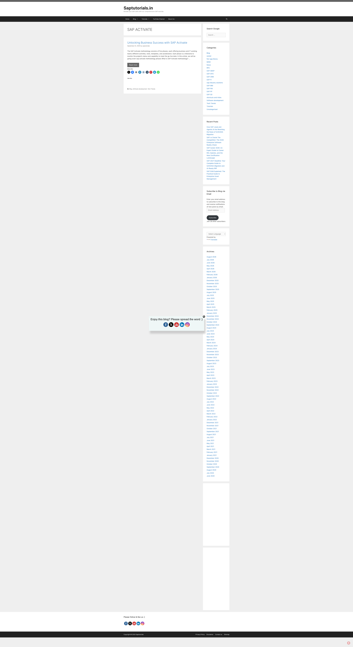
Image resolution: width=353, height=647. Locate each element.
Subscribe (212, 218)
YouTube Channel (159, 19)
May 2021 (210, 443)
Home (127, 19)
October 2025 (212, 286)
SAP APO (210, 74)
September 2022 (213, 396)
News (209, 65)
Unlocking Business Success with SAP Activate (157, 42)
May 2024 (210, 337)
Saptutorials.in (138, 7)
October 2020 (212, 464)
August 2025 (211, 292)
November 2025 (213, 283)
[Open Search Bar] (226, 19)
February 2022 (212, 417)
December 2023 (213, 352)
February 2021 (212, 452)
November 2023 (213, 354)
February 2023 (212, 381)
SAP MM (210, 86)
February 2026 (212, 275)
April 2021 (210, 446)
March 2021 (211, 449)
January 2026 (212, 277)
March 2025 (211, 307)
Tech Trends (151, 89)
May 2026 (210, 266)
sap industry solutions (215, 83)
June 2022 (210, 405)
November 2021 (212, 426)
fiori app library (212, 59)
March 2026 (211, 272)
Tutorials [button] (144, 19)
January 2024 (212, 349)
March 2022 (211, 414)
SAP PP (209, 91)
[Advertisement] (162, 108)
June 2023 (211, 369)
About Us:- (171, 19)
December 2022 (213, 387)
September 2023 (213, 360)
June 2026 (211, 263)
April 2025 (210, 304)
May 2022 (210, 408)
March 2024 (211, 343)
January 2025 (212, 313)
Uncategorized (212, 109)
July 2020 (210, 473)
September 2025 (213, 289)
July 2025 (210, 295)
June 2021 (210, 440)
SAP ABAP (210, 71)
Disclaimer (209, 634)
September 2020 (213, 467)
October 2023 (212, 357)
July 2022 (210, 402)
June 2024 (211, 334)
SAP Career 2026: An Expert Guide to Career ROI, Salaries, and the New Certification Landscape (215, 153)
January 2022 (212, 420)
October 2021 (212, 428)
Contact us (218, 634)
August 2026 (211, 257)
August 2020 (211, 470)
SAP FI (209, 80)
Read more (133, 65)
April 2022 (210, 411)
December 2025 (213, 280)
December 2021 (212, 423)
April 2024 (210, 340)
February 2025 (212, 310)
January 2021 (212, 455)
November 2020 (213, 461)
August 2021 (211, 434)
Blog (130, 89)
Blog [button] (134, 19)
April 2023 (210, 375)
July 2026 (210, 260)
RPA (208, 68)
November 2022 (213, 390)
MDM (209, 62)
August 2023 (211, 363)
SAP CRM (210, 77)
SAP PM (210, 88)
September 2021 (213, 431)
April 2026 (210, 269)
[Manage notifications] (348, 642)
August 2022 (211, 399)
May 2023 (210, 372)
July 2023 (210, 366)
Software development (140, 89)
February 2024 (212, 346)
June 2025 (210, 298)
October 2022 (212, 393)
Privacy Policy (200, 634)
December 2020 (213, 458)
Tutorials (210, 106)
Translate (213, 240)
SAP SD (209, 94)
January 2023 (212, 384)
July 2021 (210, 437)
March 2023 (211, 378)
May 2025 (210, 301)
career (209, 56)
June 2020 (211, 476)
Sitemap (226, 634)
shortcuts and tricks (214, 97)
